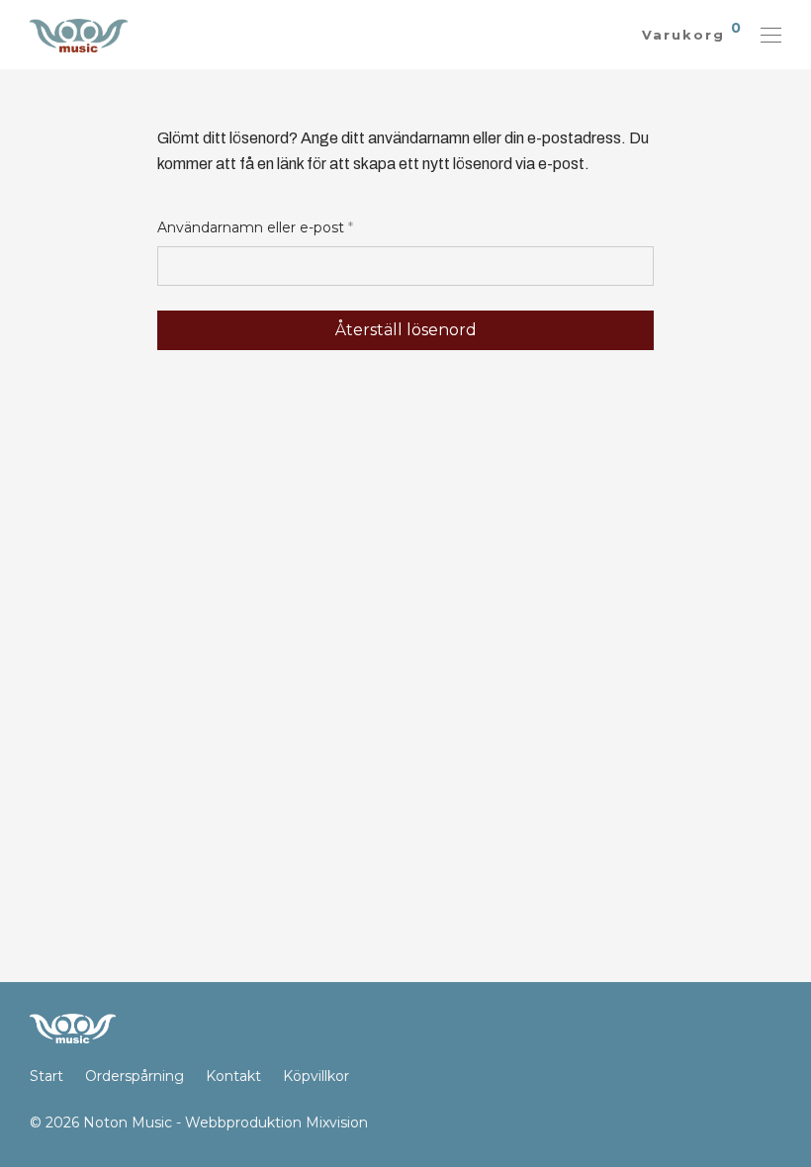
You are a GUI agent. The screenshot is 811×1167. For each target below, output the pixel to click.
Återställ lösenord (406, 329)
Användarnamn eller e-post (255, 227)
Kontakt (233, 1076)
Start (46, 1076)
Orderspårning (134, 1076)
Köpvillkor (316, 1076)
